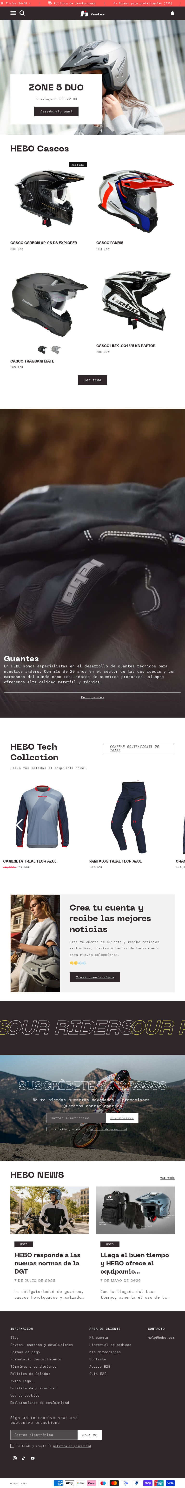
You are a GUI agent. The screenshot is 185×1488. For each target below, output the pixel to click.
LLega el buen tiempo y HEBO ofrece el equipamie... (134, 1263)
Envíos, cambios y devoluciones (41, 1345)
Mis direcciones (105, 1352)
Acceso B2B (99, 1366)
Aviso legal (21, 1381)
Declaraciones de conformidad (39, 1402)
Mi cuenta (98, 1337)
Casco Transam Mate (32, 362)
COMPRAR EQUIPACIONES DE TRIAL (134, 748)
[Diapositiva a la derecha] (165, 825)
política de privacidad (108, 1129)
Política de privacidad (33, 1388)
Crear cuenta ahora (95, 977)
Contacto (97, 1359)
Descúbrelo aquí (56, 111)
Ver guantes (92, 697)
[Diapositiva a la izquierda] (19, 825)
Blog (14, 1337)
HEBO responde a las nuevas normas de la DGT (47, 1263)
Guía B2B (97, 1373)
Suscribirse (122, 1118)
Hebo (24, 1483)
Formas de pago (25, 1352)
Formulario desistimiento (35, 1359)
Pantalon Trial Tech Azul (115, 862)
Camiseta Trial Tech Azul (29, 862)
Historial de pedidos (110, 1345)
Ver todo (92, 380)
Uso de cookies (25, 1395)
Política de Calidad (30, 1373)
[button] (14, 12)
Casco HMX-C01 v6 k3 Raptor (125, 346)
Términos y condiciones (33, 1366)
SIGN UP (89, 1435)
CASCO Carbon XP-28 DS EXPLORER (43, 243)
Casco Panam (110, 243)
